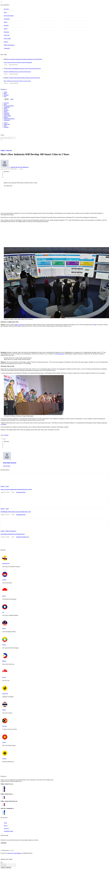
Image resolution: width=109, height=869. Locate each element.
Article (5, 92)
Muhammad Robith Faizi (22, 537)
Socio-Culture (7, 38)
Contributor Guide (8, 831)
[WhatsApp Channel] (4, 814)
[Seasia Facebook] (4, 786)
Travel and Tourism (9, 15)
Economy (6, 25)
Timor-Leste (4, 726)
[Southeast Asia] (4, 690)
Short (5, 93)
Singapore (4, 677)
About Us (6, 828)
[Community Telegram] (4, 811)
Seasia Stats (7, 124)
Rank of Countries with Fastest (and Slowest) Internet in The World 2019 (18, 62)
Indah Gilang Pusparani (9, 462)
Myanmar (4, 644)
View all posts (6, 466)
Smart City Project (19, 324)
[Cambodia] (4, 576)
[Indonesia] (4, 592)
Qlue (95, 324)
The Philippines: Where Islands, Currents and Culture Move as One (16, 511)
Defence (6, 41)
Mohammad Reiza (21, 492)
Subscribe (3, 842)
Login (11, 99)
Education (6, 32)
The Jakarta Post (60, 353)
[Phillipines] (4, 657)
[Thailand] (4, 706)
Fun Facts (6, 9)
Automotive (7, 48)
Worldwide (4, 758)
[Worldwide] (4, 755)
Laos (3, 612)
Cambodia (4, 579)
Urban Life (6, 35)
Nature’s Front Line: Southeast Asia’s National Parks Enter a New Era (16, 489)
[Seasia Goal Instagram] (4, 804)
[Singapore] (4, 674)
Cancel (2, 867)
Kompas (4, 424)
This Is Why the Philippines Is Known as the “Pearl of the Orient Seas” (17, 71)
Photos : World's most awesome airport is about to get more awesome (17, 80)
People (5, 28)
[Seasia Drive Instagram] (4, 805)
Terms (5, 822)
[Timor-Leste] (4, 723)
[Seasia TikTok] (4, 791)
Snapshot (6, 95)
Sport (5, 12)
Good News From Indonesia (14, 853)
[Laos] (4, 609)
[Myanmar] (4, 641)
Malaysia (4, 628)
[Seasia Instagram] (4, 789)
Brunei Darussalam (6, 563)
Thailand (4, 709)
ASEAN (6, 435)
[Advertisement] (48, 200)
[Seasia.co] (4, 89)
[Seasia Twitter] (4, 788)
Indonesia (4, 595)
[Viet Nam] (4, 739)
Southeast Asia (5, 693)
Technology (7, 19)
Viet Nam (4, 742)
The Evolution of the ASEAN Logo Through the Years (13, 534)
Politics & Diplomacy (9, 45)
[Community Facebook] (4, 812)
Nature (5, 22)
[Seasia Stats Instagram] (4, 798)
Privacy (6, 825)
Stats (5, 96)
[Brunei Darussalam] (4, 560)
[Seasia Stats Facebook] (4, 796)
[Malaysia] (4, 625)
